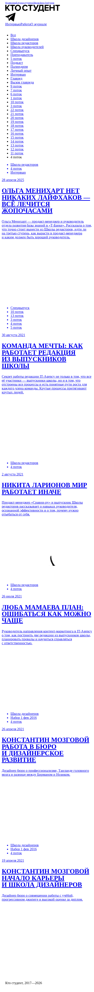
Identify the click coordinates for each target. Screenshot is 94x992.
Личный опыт (20, 70)
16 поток (17, 133)
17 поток (17, 129)
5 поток (16, 59)
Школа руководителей (27, 47)
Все (13, 35)
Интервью (13, 24)
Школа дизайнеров (24, 39)
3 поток (16, 106)
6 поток (16, 94)
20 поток (17, 118)
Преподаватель (21, 55)
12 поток (17, 149)
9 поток (16, 86)
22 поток (17, 110)
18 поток (17, 125)
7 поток (16, 90)
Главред (16, 78)
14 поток (17, 141)
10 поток (17, 102)
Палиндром (19, 66)
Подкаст (16, 63)
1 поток (16, 98)
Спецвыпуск (20, 51)
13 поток (17, 145)
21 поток (17, 114)
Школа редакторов (24, 43)
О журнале (39, 24)
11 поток (16, 153)
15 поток (17, 137)
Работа (26, 24)
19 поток (17, 122)
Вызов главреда (22, 82)
